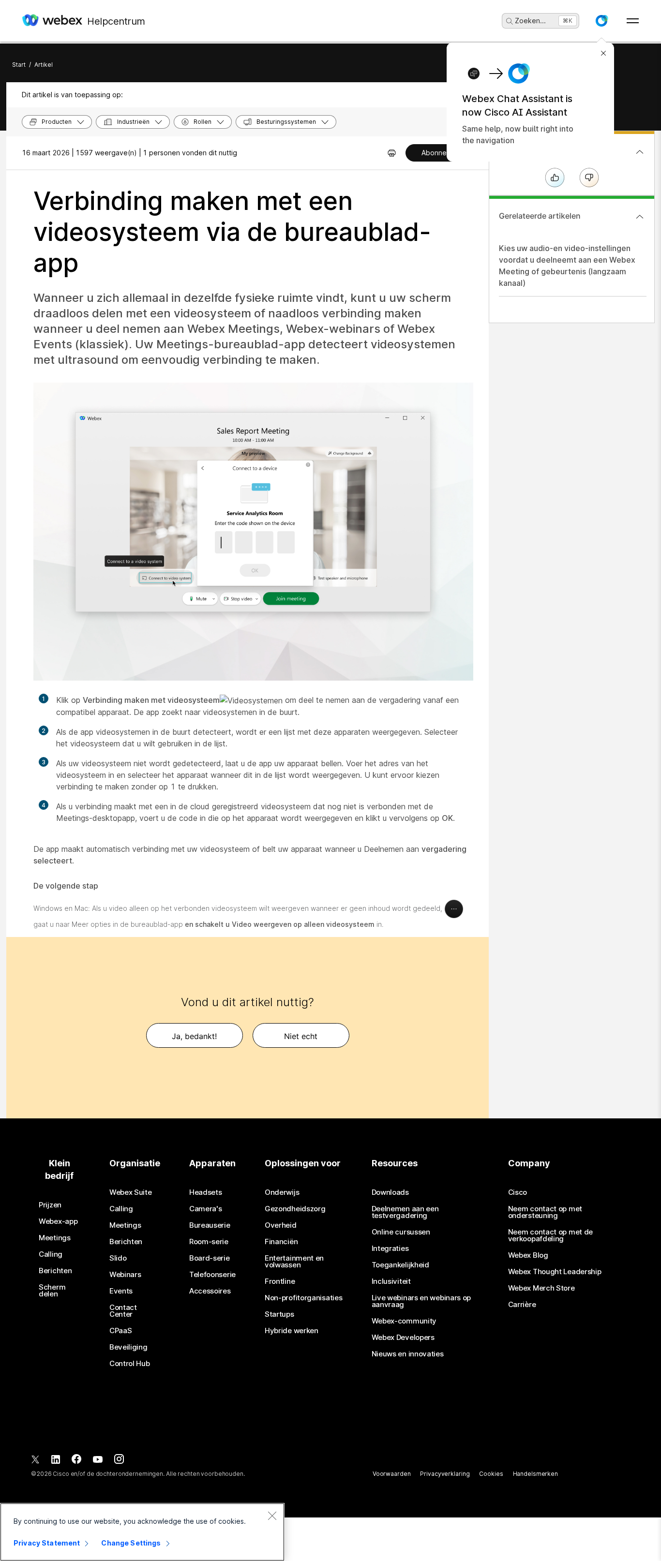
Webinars (125, 1274)
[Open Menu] (633, 20)
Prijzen (50, 1205)
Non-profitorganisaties (303, 1297)
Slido (118, 1258)
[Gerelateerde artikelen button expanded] (640, 217)
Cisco (517, 1192)
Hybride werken (291, 1330)
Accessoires (210, 1291)
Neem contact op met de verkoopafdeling (550, 1235)
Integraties (390, 1248)
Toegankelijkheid (400, 1265)
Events (121, 1291)
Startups (279, 1314)
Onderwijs (282, 1192)
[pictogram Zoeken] (509, 21)
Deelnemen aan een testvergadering (405, 1212)
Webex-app (58, 1221)
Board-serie (209, 1258)
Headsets (205, 1192)
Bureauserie (209, 1225)
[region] (142, 1532)
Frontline (280, 1281)
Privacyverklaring (444, 1473)
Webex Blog (528, 1255)
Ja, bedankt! (194, 1036)
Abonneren (439, 153)
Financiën (281, 1241)
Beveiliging (128, 1347)
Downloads (390, 1192)
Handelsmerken (535, 1473)
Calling (50, 1254)
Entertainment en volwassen (294, 1261)
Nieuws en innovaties (408, 1354)
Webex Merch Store (541, 1288)
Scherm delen (52, 1290)
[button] (601, 20)
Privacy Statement (47, 1543)
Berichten (55, 1270)
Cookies (491, 1473)
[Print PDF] (392, 153)
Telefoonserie (212, 1274)
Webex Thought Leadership (554, 1271)
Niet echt (300, 1036)
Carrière (522, 1304)
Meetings (55, 1237)
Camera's (205, 1208)
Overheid (281, 1225)
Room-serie (208, 1241)
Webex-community (404, 1321)
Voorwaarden (392, 1473)
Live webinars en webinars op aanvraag (421, 1301)
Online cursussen (401, 1232)
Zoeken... (530, 20)
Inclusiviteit (391, 1281)
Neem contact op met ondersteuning (545, 1212)
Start (19, 64)
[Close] (272, 1515)
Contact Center (123, 1311)
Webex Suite (130, 1192)
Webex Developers (403, 1337)
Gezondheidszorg (295, 1208)
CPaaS (120, 1330)
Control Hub (129, 1363)
